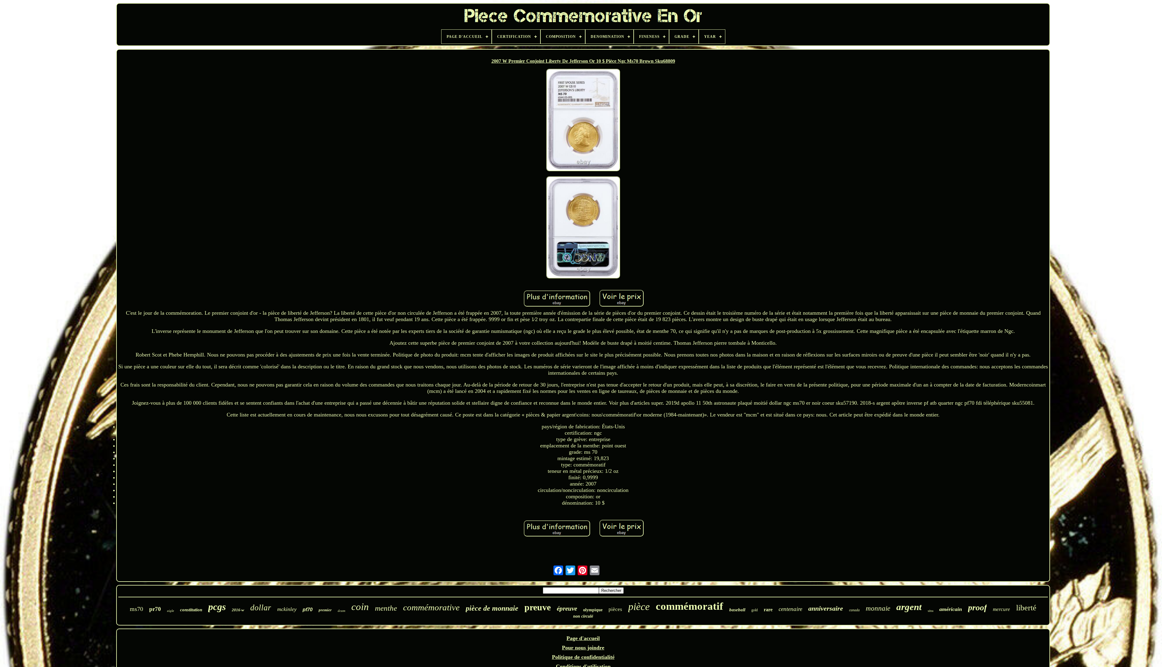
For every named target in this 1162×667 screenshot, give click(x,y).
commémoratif (689, 606)
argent (909, 607)
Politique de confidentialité (583, 657)
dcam (341, 610)
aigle (170, 610)
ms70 (136, 609)
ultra (930, 610)
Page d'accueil (583, 638)
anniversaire (825, 608)
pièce (639, 606)
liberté (1026, 607)
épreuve (567, 608)
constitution (191, 609)
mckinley (287, 609)
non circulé (583, 616)
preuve (537, 607)
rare (768, 609)
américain (950, 609)
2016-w (238, 610)
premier (325, 610)
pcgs (217, 606)
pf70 (308, 609)
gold (754, 610)
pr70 (155, 609)
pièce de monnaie (492, 608)
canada (854, 610)
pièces (615, 609)
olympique (592, 610)
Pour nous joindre (583, 648)
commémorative (431, 607)
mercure (1001, 609)
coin (360, 606)
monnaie (878, 608)
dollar (260, 607)
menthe (386, 608)
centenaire (790, 609)
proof (977, 607)
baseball (737, 609)
